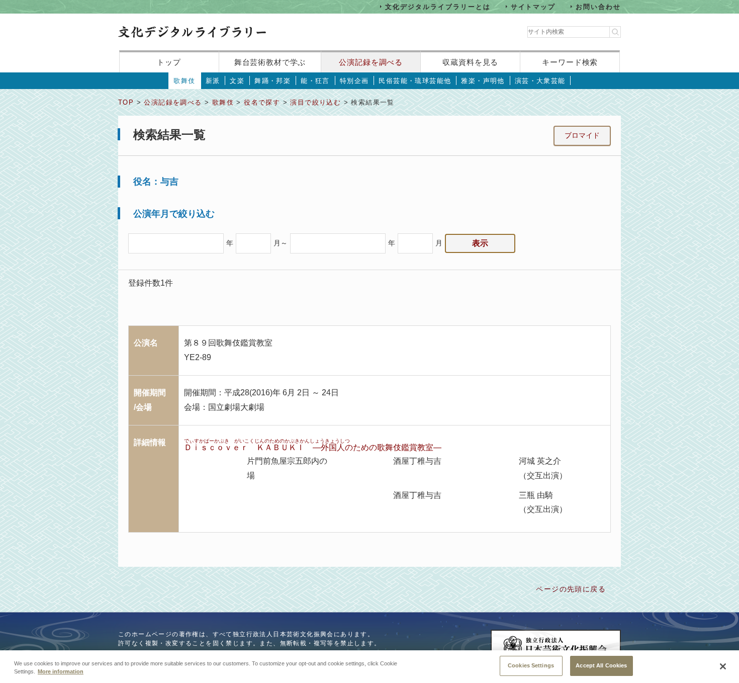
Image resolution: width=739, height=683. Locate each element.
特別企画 (354, 80)
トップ (169, 62)
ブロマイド (582, 135)
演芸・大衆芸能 (540, 80)
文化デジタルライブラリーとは (437, 6)
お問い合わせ (598, 6)
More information (60, 672)
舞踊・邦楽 (272, 80)
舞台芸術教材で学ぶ (270, 62)
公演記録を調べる (371, 62)
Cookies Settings (531, 665)
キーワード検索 (570, 62)
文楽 (237, 80)
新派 (213, 80)
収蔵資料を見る (470, 62)
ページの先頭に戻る (571, 589)
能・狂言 (315, 80)
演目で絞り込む (315, 102)
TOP (126, 102)
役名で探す (262, 102)
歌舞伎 (184, 80)
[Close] (723, 666)
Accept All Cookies (601, 665)
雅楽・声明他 (482, 80)
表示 (480, 243)
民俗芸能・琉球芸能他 (415, 80)
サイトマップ (533, 6)
